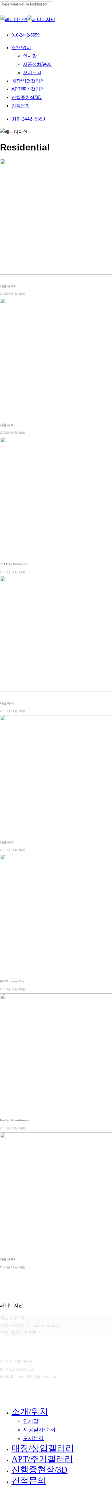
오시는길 (33, 1438)
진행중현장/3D (39, 1469)
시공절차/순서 (39, 1430)
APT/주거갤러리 (42, 1459)
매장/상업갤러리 (42, 1448)
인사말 (30, 1421)
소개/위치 (29, 1411)
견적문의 (28, 1480)
